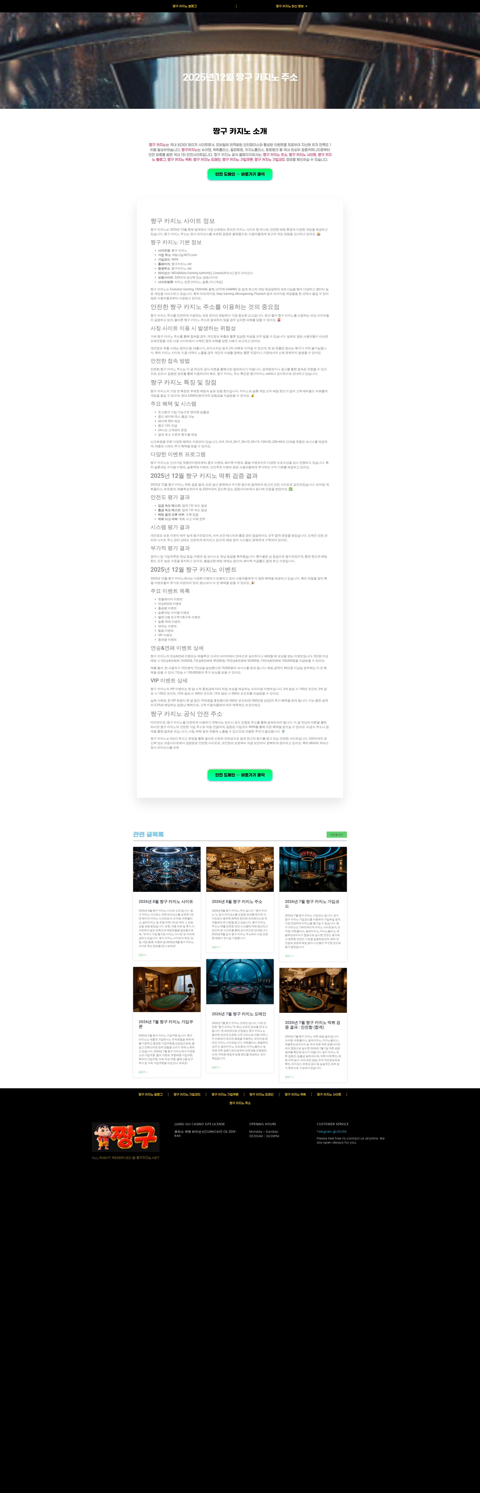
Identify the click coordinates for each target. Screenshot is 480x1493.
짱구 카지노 (157, 145)
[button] (337, 835)
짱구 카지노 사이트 (302, 155)
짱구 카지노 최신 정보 (290, 6)
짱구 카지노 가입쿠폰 (237, 159)
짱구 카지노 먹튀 (179, 159)
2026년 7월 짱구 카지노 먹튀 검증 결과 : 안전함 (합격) (312, 1024)
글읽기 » (143, 955)
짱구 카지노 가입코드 (270, 159)
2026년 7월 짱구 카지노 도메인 (239, 1014)
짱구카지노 (189, 150)
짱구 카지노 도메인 (207, 159)
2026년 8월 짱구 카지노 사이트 (166, 901)
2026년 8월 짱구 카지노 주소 (237, 901)
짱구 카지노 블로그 (185, 6)
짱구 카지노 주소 (275, 155)
